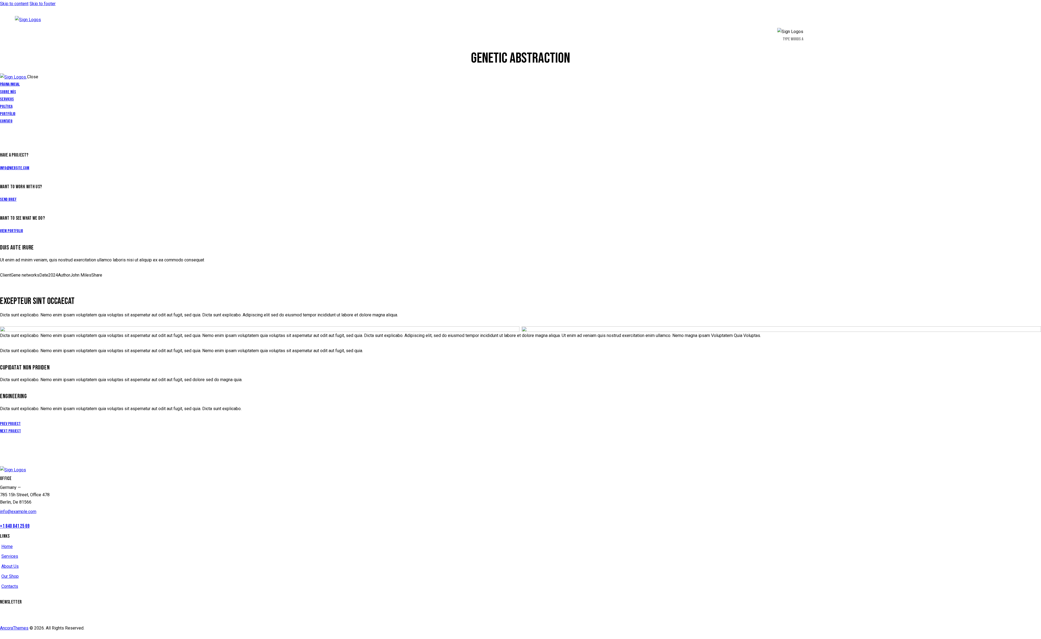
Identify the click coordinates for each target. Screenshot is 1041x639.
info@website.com (14, 168)
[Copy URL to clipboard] (25, 282)
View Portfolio (11, 230)
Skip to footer (43, 3)
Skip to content (14, 3)
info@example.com (18, 511)
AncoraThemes (14, 628)
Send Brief (8, 199)
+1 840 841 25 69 (15, 526)
